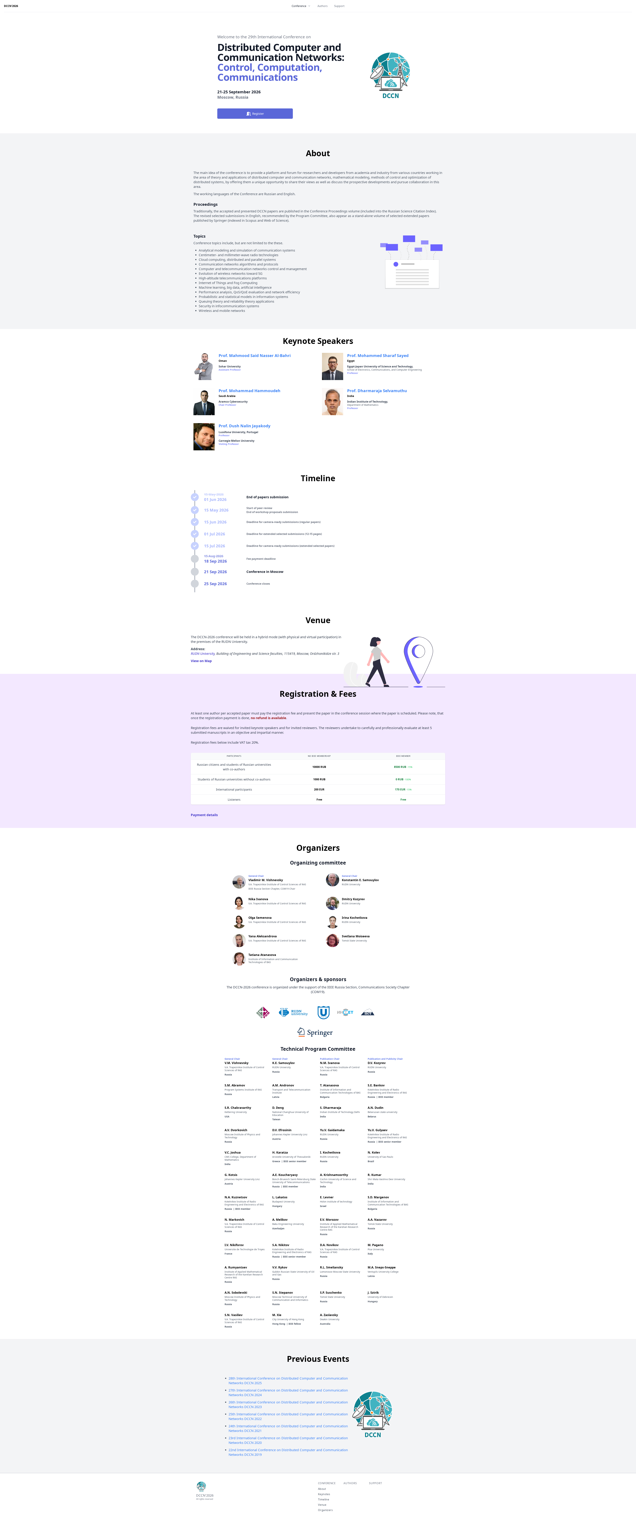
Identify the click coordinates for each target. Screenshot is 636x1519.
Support (339, 6)
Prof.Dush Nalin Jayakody (244, 425)
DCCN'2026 (11, 6)
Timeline (323, 1499)
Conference (327, 1483)
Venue (322, 1505)
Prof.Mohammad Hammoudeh (249, 390)
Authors (323, 6)
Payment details (204, 815)
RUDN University (203, 653)
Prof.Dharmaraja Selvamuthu (377, 390)
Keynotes (324, 1494)
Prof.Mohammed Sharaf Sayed (378, 355)
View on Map (201, 661)
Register (258, 114)
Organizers (325, 1510)
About (322, 1489)
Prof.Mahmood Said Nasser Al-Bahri (255, 355)
